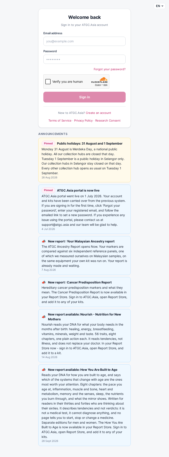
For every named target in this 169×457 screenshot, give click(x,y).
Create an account (98, 113)
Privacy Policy (83, 120)
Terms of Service (60, 120)
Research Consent (108, 120)
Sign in (84, 97)
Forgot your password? (110, 69)
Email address (52, 33)
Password (50, 51)
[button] (84, 255)
